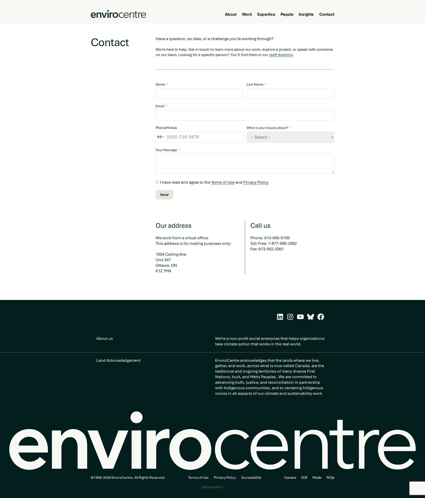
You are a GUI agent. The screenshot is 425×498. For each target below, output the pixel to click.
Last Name (255, 84)
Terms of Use (222, 182)
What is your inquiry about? (267, 128)
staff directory (281, 54)
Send (164, 195)
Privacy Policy (256, 182)
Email (160, 106)
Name (160, 84)
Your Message (166, 150)
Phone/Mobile (166, 128)
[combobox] (160, 137)
